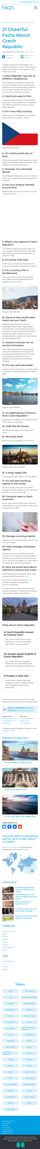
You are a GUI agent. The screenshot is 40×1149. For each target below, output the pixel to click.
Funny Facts (6, 1127)
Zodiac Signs (10, 1109)
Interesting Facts (7, 1129)
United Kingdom (29, 1097)
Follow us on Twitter (29, 57)
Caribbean (10, 1003)
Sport (10, 1078)
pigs (26, 576)
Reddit (20, 827)
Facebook (9, 827)
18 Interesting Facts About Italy (18, 763)
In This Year (10, 1028)
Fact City (8, 8)
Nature (5, 937)
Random (5, 939)
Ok (18, 1145)
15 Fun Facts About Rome (15, 790)
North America (10, 1047)
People (10, 1059)
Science (5, 942)
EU (3, 964)
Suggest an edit (32, 2)
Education (29, 1010)
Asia (10, 997)
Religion (10, 1066)
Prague (5, 969)
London (10, 1034)
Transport (11, 1091)
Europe (10, 22)
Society (5, 945)
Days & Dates (10, 1010)
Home (4, 22)
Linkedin (15, 827)
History (4, 934)
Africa (10, 991)
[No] (38, 1142)
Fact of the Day (8, 931)
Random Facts (7, 1133)
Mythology (10, 1041)
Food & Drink (10, 1022)
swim (6, 560)
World (4, 950)
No (23, 1145)
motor (30, 580)
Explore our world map (11, 847)
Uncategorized (7, 947)
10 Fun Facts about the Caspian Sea (19, 817)
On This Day (29, 1053)
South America (29, 1072)
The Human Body (10, 1084)
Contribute (23, 2)
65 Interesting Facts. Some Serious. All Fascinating (9, 721)
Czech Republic (8, 961)
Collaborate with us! (8, 1121)
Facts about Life (7, 1131)
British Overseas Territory (29, 997)
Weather (10, 1103)
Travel (29, 1091)
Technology (29, 1078)
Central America (29, 1003)
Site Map (5, 1125)
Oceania (29, 1047)
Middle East (29, 1034)
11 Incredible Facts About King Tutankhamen (26, 721)
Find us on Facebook (9, 57)
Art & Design (29, 991)
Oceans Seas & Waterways (7, 1053)
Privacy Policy (6, 1123)
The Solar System (29, 1084)
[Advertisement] (20, 217)
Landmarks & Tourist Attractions (27, 1028)
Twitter (4, 827)
